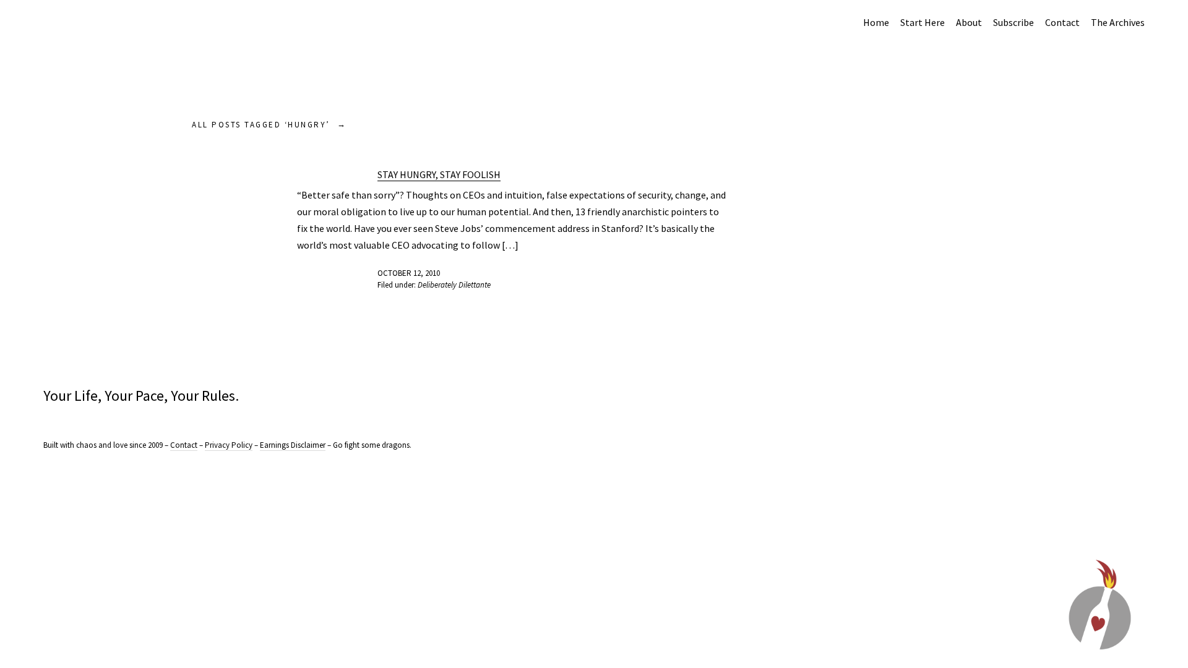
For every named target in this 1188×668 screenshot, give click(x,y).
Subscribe (1013, 22)
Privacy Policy (228, 445)
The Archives (1118, 22)
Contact (1062, 22)
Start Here (922, 22)
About (969, 22)
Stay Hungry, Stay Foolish (439, 174)
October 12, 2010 (408, 273)
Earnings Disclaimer (292, 445)
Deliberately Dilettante (454, 285)
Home (876, 22)
